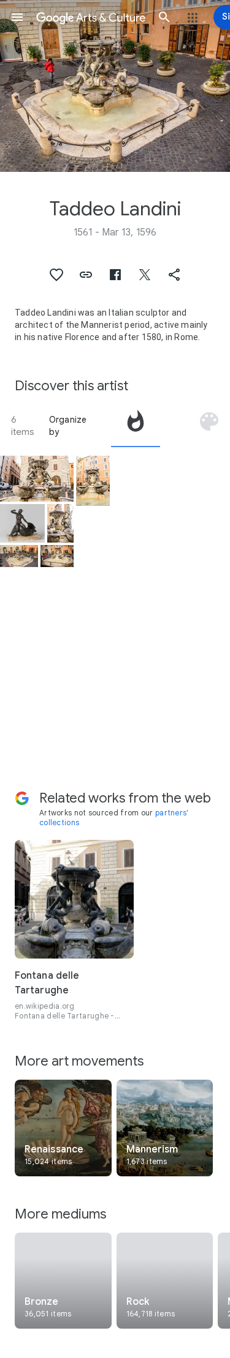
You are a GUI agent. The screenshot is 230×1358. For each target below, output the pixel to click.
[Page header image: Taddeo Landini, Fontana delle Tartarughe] (115, 86)
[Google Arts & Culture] (90, 17)
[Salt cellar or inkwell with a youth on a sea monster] (22, 523)
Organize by (68, 425)
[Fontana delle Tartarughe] (37, 478)
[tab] (135, 425)
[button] (17, 17)
